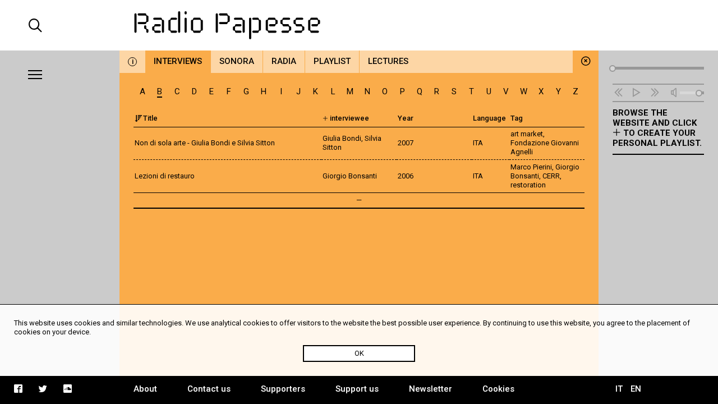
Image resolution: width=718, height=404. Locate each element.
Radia (283, 61)
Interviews (178, 61)
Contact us (209, 389)
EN (635, 389)
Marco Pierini (531, 167)
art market (526, 134)
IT (619, 389)
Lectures (388, 61)
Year (405, 118)
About (145, 389)
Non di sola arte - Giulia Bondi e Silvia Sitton (205, 143)
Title (150, 118)
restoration (528, 185)
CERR (551, 176)
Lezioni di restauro (165, 176)
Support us (357, 389)
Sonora (236, 61)
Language (489, 118)
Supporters (283, 389)
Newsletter (430, 389)
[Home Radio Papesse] (358, 25)
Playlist (332, 61)
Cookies (498, 389)
